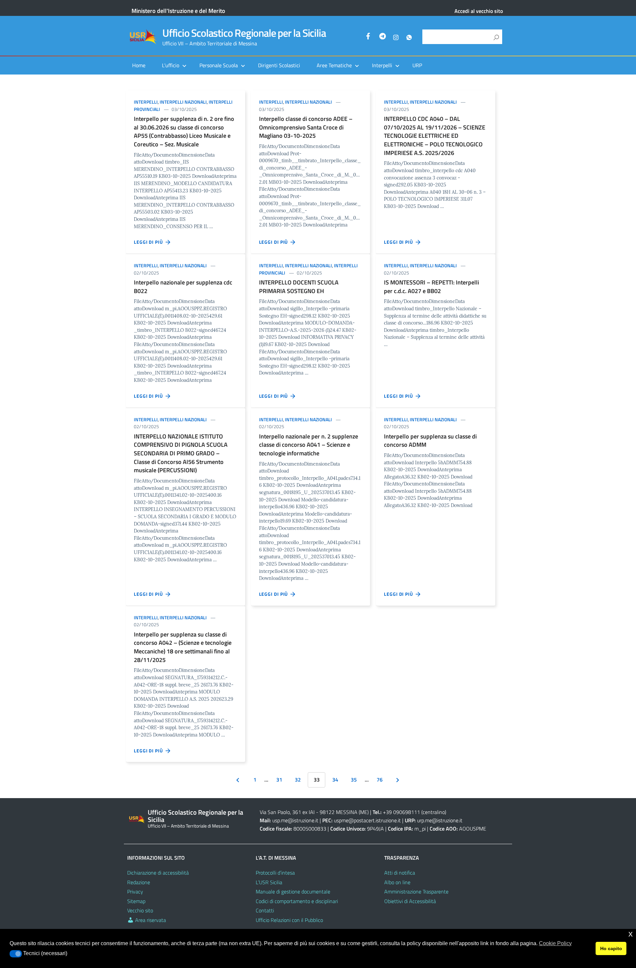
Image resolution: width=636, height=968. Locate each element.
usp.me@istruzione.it (295, 820)
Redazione (138, 882)
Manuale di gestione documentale (293, 891)
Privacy (135, 891)
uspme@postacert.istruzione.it (367, 820)
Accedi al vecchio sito (478, 11)
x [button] (630, 934)
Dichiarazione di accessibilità (158, 873)
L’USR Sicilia (269, 882)
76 (380, 780)
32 (298, 780)
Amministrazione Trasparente (416, 891)
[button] (16, 953)
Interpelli (146, 101)
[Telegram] (382, 37)
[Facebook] (369, 37)
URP (417, 65)
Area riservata (150, 920)
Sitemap (136, 901)
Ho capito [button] (611, 948)
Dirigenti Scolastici (279, 65)
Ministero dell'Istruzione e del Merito (178, 10)
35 (354, 780)
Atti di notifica (399, 873)
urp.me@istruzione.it (439, 820)
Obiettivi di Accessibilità (410, 901)
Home (138, 65)
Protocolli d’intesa (275, 873)
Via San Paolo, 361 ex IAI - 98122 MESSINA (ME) (314, 812)
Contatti (265, 910)
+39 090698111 (401, 812)
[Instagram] (396, 37)
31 (279, 780)
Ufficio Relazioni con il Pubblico (289, 920)
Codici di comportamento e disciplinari (297, 901)
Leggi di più (150, 241)
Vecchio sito (140, 910)
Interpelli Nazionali (183, 101)
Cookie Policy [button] (555, 943)
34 (335, 780)
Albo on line (397, 882)
